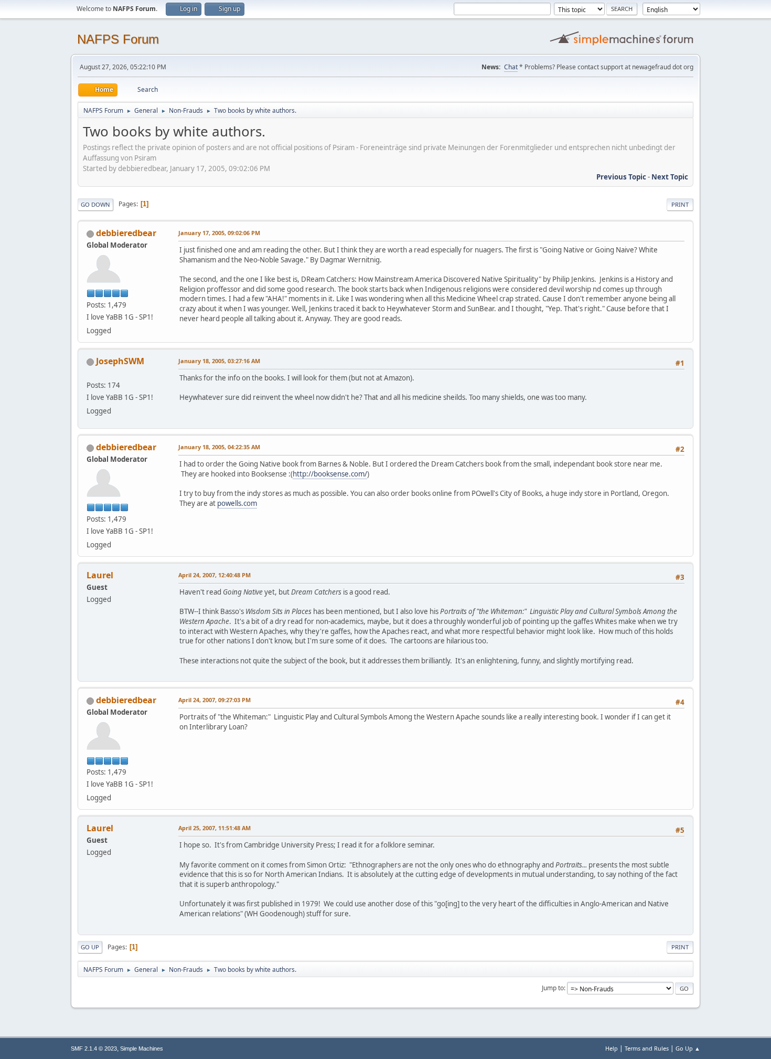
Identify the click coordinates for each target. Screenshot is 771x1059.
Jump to (553, 987)
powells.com (237, 503)
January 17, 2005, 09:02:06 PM (219, 233)
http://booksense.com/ (330, 474)
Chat (511, 66)
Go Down (95, 204)
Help (611, 1048)
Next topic (669, 177)
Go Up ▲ (688, 1048)
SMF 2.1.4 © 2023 (94, 1048)
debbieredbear (126, 233)
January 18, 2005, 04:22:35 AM (219, 447)
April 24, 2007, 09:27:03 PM (214, 700)
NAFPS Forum (118, 39)
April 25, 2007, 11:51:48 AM (214, 828)
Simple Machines (141, 1048)
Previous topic (621, 177)
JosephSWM (120, 361)
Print (680, 204)
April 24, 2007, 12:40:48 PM (214, 575)
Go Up (90, 947)
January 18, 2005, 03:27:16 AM (219, 361)
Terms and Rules (647, 1048)
